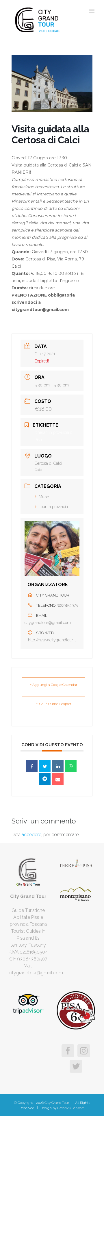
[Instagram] (83, 1050)
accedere (31, 834)
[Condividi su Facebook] (32, 766)
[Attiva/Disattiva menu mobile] (92, 11)
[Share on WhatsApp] (71, 766)
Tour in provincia (53, 506)
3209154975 (67, 605)
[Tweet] (45, 766)
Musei (44, 496)
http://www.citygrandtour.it (52, 640)
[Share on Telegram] (45, 779)
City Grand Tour (56, 1103)
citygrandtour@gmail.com (48, 622)
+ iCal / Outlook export (53, 704)
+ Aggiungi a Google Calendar (53, 685)
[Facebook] (68, 1050)
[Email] (58, 779)
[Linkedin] (58, 766)
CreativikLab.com (71, 1108)
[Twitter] (76, 1066)
